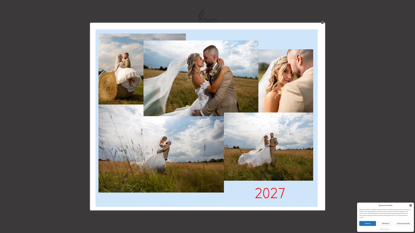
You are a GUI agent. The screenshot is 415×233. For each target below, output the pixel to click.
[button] (411, 205)
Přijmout (368, 223)
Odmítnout (385, 223)
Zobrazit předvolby (403, 223)
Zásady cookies (384, 229)
